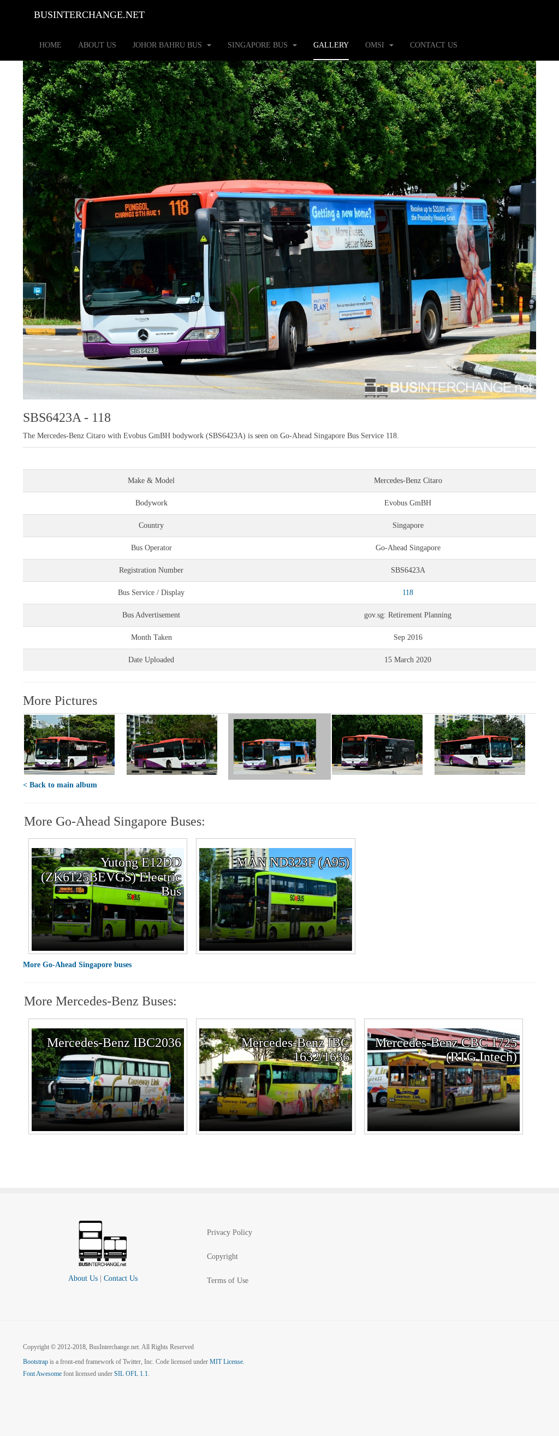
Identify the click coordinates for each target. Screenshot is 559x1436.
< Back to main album (60, 785)
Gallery (331, 45)
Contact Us (433, 45)
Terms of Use (227, 1280)
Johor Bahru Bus (168, 45)
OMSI (375, 45)
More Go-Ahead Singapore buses (77, 965)
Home (50, 45)
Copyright (222, 1256)
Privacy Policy (229, 1232)
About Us (97, 45)
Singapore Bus (259, 45)
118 (407, 592)
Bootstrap (35, 1362)
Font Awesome (42, 1374)
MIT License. (227, 1362)
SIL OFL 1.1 (131, 1374)
